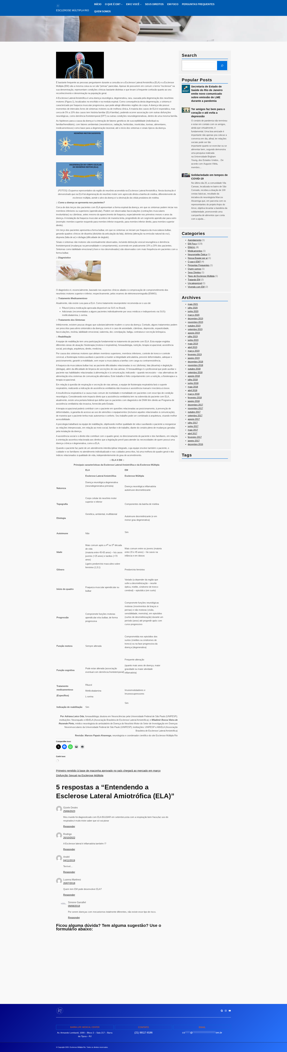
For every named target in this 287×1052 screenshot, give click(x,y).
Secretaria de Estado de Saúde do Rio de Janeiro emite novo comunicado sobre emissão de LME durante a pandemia (207, 93)
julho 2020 (193, 307)
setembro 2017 (195, 415)
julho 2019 (193, 336)
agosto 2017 (194, 419)
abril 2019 (192, 347)
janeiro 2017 (194, 440)
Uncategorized (195, 283)
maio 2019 (193, 343)
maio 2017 (193, 430)
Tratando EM (194, 279)
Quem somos (194, 269)
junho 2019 (193, 340)
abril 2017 (192, 433)
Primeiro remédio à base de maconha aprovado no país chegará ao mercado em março (108, 770)
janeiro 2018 (194, 401)
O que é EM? (194, 261)
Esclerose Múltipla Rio (72, 10)
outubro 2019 (194, 325)
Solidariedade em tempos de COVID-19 (209, 177)
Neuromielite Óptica (197, 254)
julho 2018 (193, 379)
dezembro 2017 (195, 404)
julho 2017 (193, 422)
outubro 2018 (194, 369)
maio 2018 (193, 386)
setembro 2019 (195, 329)
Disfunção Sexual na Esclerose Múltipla (79, 775)
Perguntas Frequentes (198, 265)
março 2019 (193, 351)
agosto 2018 (194, 376)
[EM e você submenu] (141, 4)
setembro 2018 (195, 372)
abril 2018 (192, 390)
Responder (69, 826)
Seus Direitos (194, 272)
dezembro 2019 (195, 318)
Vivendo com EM (196, 286)
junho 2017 (193, 426)
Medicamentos (195, 251)
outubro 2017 (194, 412)
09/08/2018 (74, 906)
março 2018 (193, 394)
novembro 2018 (195, 365)
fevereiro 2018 (195, 397)
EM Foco (192, 243)
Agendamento (194, 240)
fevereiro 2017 (195, 437)
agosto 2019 (194, 333)
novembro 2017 (195, 408)
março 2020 (193, 315)
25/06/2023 (69, 811)
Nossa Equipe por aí (198, 258)
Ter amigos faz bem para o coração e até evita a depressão (208, 113)
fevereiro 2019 (195, 354)
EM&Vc (191, 247)
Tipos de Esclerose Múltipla (201, 276)
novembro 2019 (195, 322)
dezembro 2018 (195, 361)
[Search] (222, 65)
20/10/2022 (69, 837)
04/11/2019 (69, 860)
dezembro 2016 (195, 444)
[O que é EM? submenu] (122, 4)
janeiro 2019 (194, 358)
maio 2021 (193, 304)
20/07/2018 (69, 883)
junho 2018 (193, 383)
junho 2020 (193, 311)
